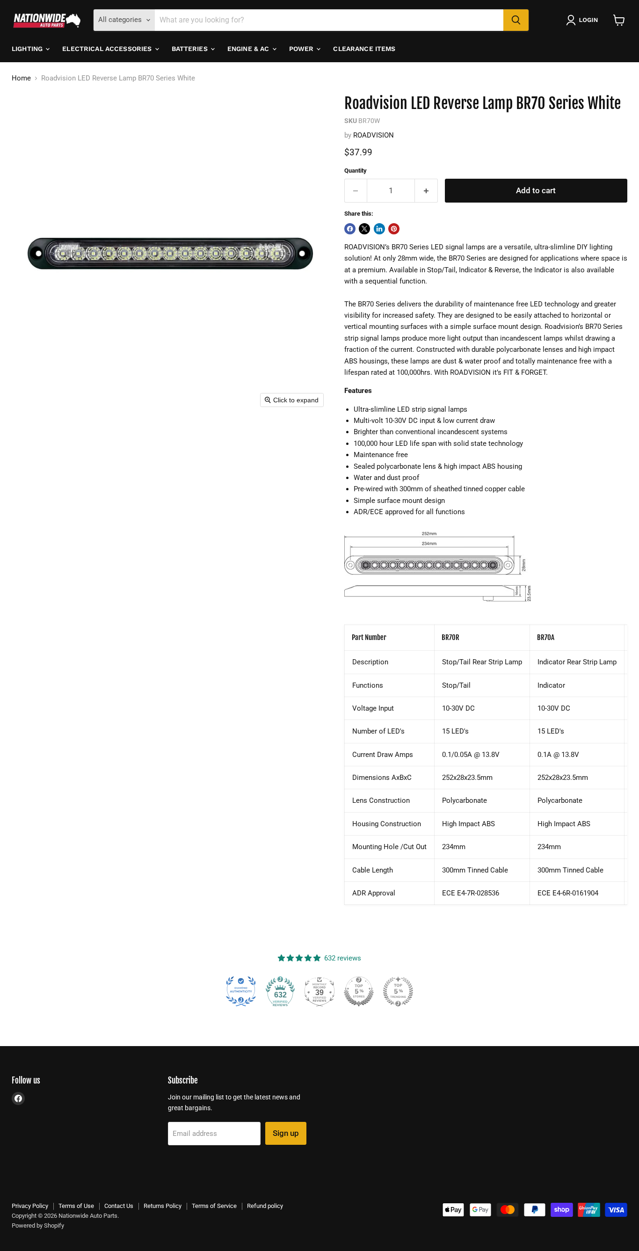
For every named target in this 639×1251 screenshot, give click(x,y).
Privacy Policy (30, 1205)
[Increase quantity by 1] (426, 191)
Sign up (286, 1133)
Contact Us (118, 1205)
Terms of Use (76, 1205)
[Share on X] (364, 228)
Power (302, 48)
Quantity (355, 170)
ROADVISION (373, 135)
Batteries (191, 48)
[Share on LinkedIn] (379, 228)
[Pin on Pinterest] (393, 228)
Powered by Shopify (38, 1225)
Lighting (28, 48)
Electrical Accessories (107, 48)
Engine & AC (249, 48)
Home (21, 78)
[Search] (516, 20)
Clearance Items (364, 48)
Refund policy (265, 1205)
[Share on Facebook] (350, 228)
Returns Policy (163, 1205)
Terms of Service (214, 1205)
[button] (584, 20)
